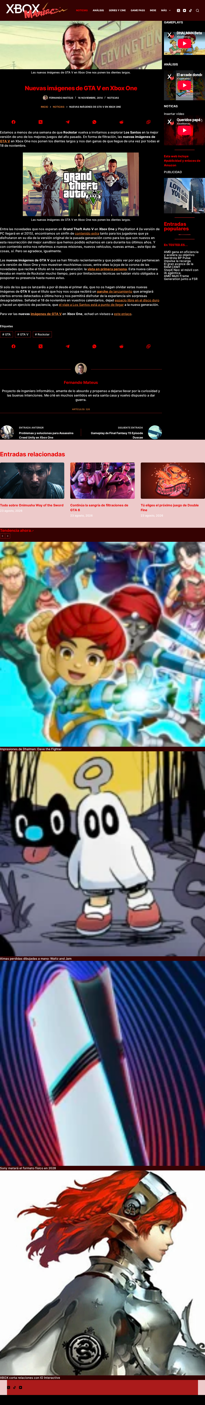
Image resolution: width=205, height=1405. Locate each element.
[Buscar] (197, 10)
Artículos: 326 (81, 409)
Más (164, 10)
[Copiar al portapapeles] (148, 122)
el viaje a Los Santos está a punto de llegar (91, 305)
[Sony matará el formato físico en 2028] (102, 1063)
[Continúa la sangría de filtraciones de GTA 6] (102, 481)
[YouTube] (184, 10)
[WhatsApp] (94, 122)
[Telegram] (67, 122)
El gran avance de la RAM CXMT (178, 265)
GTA (6, 334)
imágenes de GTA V (46, 314)
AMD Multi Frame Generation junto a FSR (181, 277)
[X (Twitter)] (178, 10)
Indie (153, 10)
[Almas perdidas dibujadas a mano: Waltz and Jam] (102, 853)
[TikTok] (190, 10)
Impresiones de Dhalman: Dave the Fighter (31, 749)
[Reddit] (121, 122)
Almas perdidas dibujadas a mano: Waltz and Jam (35, 958)
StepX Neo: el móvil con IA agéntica (181, 271)
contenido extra (87, 233)
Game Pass (138, 10)
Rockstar (42, 334)
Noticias (82, 10)
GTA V (5, 141)
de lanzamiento (114, 291)
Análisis (98, 10)
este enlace (122, 314)
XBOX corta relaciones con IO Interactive (30, 1378)
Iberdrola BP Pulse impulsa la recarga (177, 259)
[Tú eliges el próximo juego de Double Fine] (173, 481)
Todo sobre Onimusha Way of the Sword (31, 505)
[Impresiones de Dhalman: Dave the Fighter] (102, 644)
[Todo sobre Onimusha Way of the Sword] (32, 481)
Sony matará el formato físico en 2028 (28, 1168)
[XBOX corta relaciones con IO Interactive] (102, 1272)
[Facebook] (13, 122)
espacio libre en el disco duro (137, 300)
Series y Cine (117, 10)
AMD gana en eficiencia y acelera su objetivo (181, 253)
